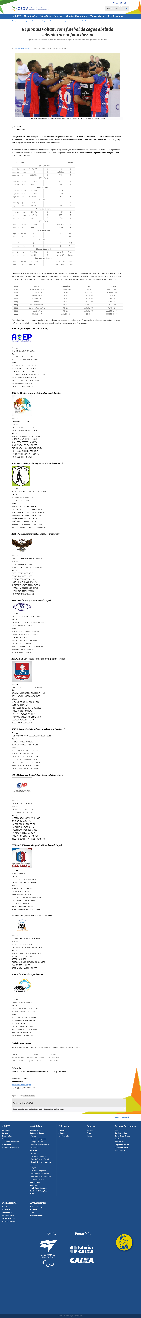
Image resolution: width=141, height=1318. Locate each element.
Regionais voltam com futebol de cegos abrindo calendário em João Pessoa (38, 1109)
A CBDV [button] (17, 16)
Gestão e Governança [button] (76, 16)
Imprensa (28, 21)
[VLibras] (125, 3)
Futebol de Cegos (29, 1096)
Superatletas (78, 1316)
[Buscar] (127, 8)
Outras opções (23, 1102)
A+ (114, 3)
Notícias (36, 21)
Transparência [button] (97, 16)
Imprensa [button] (58, 16)
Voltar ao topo (121, 1118)
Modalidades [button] (30, 16)
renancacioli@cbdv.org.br (21, 1085)
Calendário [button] (45, 16)
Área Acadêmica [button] (115, 16)
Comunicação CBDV (21, 48)
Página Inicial (17, 21)
